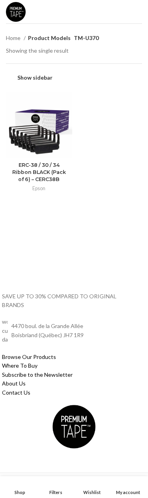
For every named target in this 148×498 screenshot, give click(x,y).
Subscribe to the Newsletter (37, 374)
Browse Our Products (29, 356)
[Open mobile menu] (138, 12)
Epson (38, 188)
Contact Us (16, 392)
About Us (14, 383)
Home (14, 37)
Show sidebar (34, 77)
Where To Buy (19, 365)
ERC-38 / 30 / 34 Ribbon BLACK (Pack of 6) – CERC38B (39, 172)
